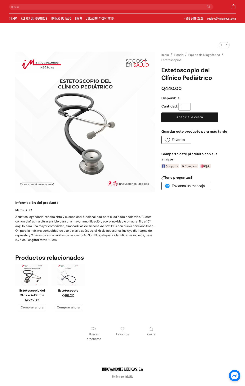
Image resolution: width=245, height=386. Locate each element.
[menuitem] (221, 45)
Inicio (165, 55)
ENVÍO (78, 18)
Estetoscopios (171, 60)
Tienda (178, 55)
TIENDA (13, 18)
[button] (233, 6)
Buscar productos (94, 336)
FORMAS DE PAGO (61, 18)
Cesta (151, 334)
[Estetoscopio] (68, 275)
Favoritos (122, 334)
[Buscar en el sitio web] (209, 6)
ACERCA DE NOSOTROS (34, 18)
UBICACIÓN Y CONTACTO (100, 18)
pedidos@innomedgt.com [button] (221, 18)
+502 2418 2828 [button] (193, 18)
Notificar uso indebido (122, 376)
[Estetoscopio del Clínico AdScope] (31, 275)
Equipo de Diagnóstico (204, 55)
